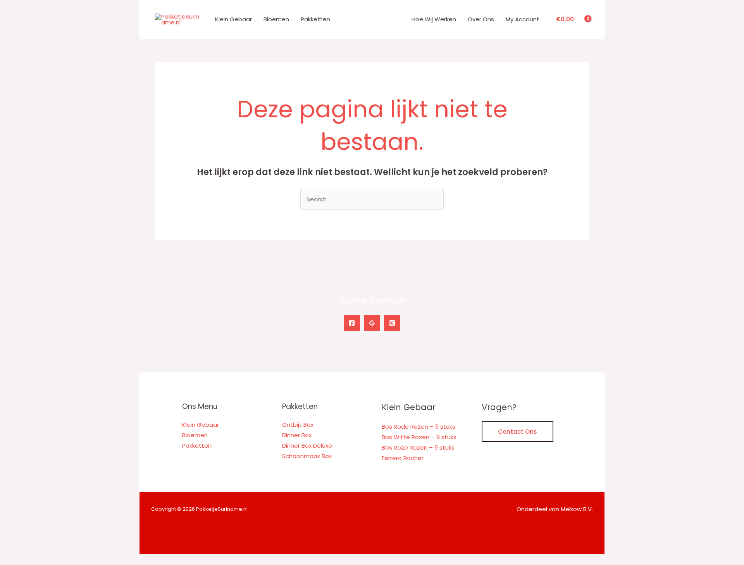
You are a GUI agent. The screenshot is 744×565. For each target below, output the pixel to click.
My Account (522, 19)
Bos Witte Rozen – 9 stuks (419, 437)
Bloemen (276, 19)
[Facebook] (352, 323)
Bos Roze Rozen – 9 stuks (418, 447)
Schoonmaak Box (307, 456)
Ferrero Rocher (403, 458)
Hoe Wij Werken (434, 19)
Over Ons (481, 19)
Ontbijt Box (297, 425)
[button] (2, 559)
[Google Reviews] (372, 323)
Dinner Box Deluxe (307, 445)
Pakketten (315, 19)
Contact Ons (517, 432)
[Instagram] (392, 323)
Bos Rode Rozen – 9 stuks (418, 426)
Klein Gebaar (233, 19)
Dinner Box (297, 435)
